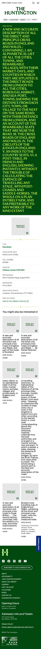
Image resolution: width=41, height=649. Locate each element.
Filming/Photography (11, 598)
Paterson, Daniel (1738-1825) (14, 270)
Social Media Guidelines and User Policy (17, 627)
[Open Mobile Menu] (38, 3)
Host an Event (8, 587)
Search (22, 19)
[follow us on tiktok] (3, 561)
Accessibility (7, 576)
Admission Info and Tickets (17, 613)
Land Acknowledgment (12, 579)
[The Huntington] (20, 11)
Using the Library (9, 582)
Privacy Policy (7, 624)
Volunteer (6, 590)
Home (5, 19)
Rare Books (7, 247)
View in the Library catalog (14, 301)
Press (4, 592)
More (34, 19)
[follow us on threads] (14, 561)
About (4, 574)
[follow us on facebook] (8, 561)
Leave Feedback (39, 543)
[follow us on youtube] (25, 561)
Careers (5, 584)
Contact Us (6, 595)
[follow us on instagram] (19, 561)
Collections (14, 19)
